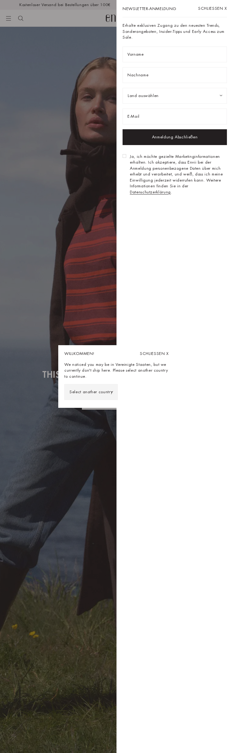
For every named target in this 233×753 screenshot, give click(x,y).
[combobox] (91, 392)
